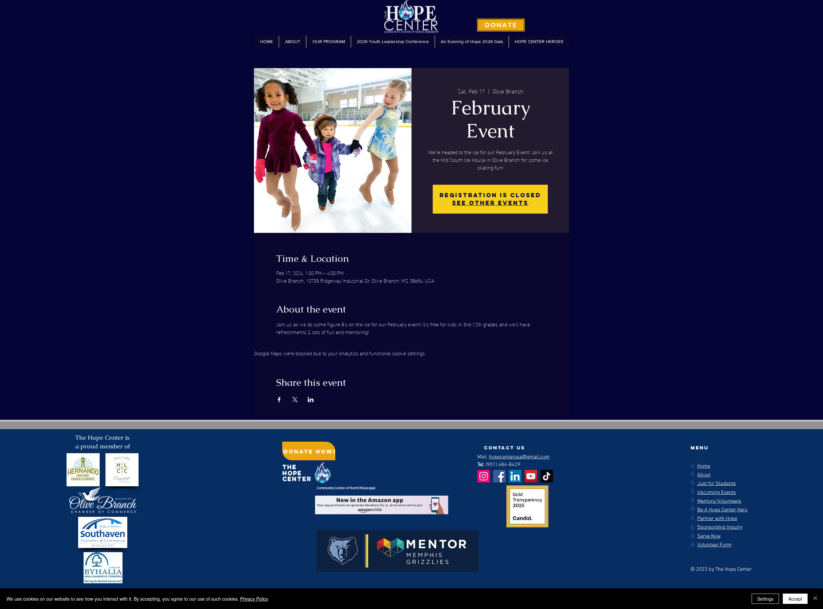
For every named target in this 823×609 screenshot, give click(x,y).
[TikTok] (546, 476)
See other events (490, 203)
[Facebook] (499, 476)
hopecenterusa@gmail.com (519, 457)
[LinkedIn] (515, 476)
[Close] (815, 599)
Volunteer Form (714, 545)
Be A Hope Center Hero (722, 510)
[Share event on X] (295, 399)
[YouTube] (531, 476)
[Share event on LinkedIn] (311, 399)
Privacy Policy (254, 599)
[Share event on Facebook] (279, 399)
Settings (765, 599)
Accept (795, 599)
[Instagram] (483, 476)
